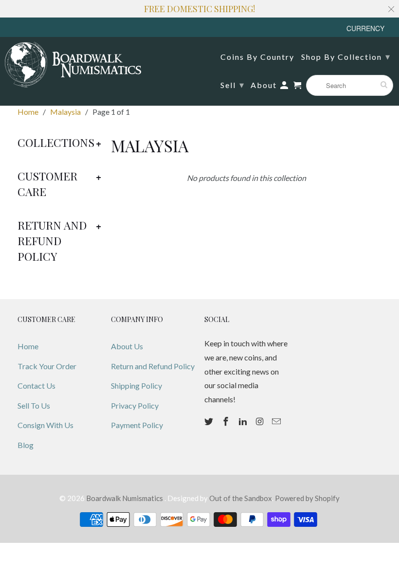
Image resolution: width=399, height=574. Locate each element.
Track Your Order (47, 366)
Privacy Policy (135, 405)
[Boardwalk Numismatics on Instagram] (260, 421)
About (264, 85)
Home (28, 346)
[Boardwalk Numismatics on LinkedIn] (243, 421)
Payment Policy (137, 425)
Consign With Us (45, 425)
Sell (232, 84)
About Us (127, 346)
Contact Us (36, 385)
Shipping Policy (136, 385)
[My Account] (285, 87)
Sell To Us (34, 405)
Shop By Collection (346, 56)
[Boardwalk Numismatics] (73, 65)
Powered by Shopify (307, 498)
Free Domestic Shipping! (199, 9)
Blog (26, 444)
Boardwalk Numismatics (125, 498)
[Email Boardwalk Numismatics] (277, 421)
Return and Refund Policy (153, 366)
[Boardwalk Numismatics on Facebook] (226, 421)
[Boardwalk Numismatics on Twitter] (209, 421)
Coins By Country (257, 57)
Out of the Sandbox (240, 498)
